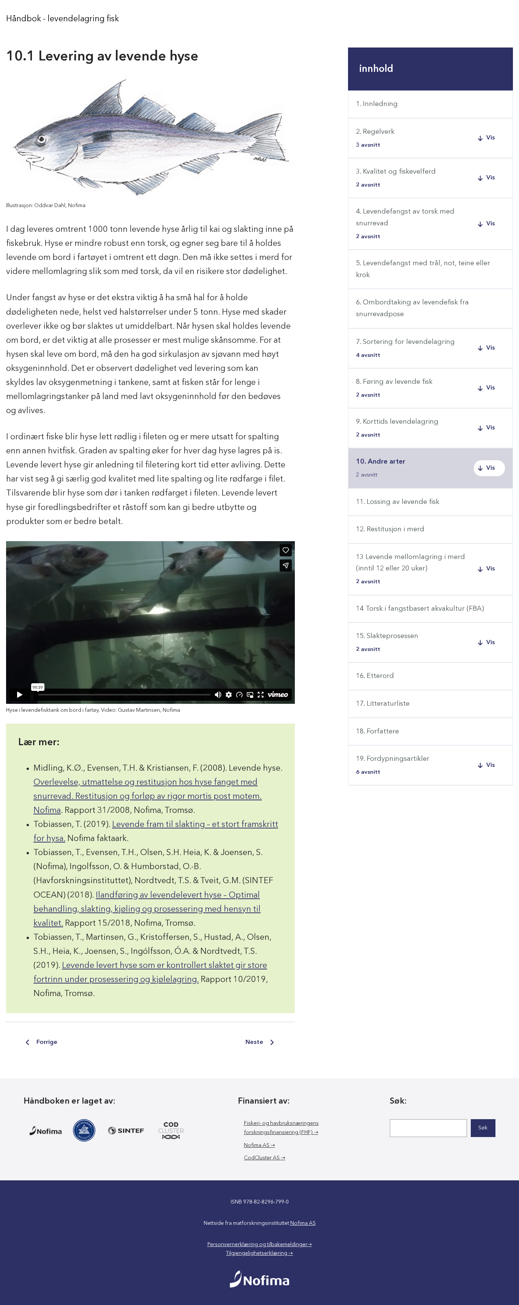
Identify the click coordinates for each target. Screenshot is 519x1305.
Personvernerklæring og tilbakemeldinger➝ (259, 1244)
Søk (482, 1128)
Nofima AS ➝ (259, 1145)
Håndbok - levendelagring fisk (62, 19)
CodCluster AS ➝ (264, 1158)
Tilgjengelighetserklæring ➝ (259, 1253)
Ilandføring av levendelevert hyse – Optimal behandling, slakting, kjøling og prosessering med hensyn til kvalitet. (147, 909)
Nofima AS (303, 1223)
